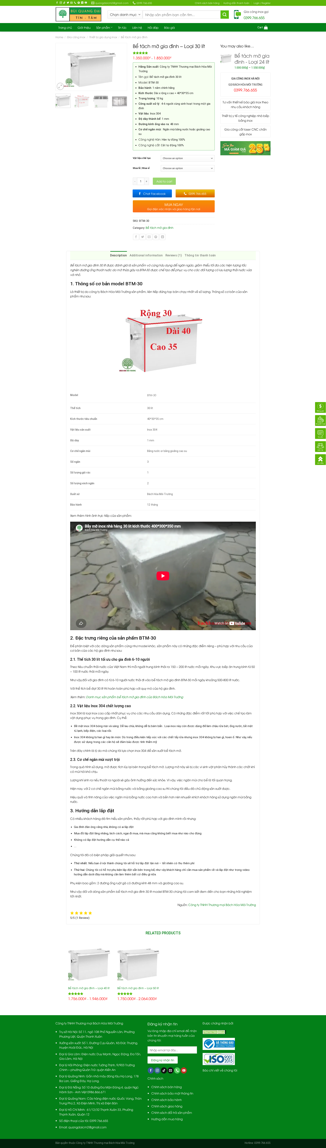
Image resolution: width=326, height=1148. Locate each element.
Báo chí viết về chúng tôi (220, 1070)
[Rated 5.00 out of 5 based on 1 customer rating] (174, 52)
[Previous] (60, 67)
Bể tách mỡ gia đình (134, 37)
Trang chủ (65, 27)
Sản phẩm (103, 27)
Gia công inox (76, 37)
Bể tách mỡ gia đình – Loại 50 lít (138, 988)
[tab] (118, 255)
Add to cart (164, 181)
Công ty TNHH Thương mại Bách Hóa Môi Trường (222, 905)
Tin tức (122, 27)
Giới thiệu (84, 27)
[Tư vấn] (320, 433)
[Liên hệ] (320, 446)
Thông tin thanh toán (200, 255)
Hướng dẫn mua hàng (167, 1119)
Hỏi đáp (153, 27)
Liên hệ (137, 27)
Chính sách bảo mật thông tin (172, 1093)
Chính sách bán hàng (207, 3)
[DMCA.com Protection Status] (214, 1032)
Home (59, 37)
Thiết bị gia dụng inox (103, 37)
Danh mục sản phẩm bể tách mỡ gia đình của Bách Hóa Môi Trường (134, 697)
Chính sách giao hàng (166, 1106)
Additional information (146, 255)
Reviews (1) (173, 255)
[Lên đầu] (320, 459)
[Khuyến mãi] (320, 420)
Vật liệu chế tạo (142, 158)
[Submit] (225, 14)
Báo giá (169, 27)
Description (118, 255)
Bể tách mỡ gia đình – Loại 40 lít (89, 988)
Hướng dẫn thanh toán (236, 3)
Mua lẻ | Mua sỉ (141, 168)
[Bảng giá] (320, 407)
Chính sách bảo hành (166, 1100)
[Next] (122, 67)
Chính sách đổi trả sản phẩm (171, 1112)
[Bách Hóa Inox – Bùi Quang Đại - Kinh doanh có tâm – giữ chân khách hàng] (78, 14)
